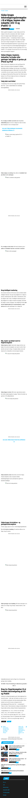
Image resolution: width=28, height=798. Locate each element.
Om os (4, 782)
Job (4, 784)
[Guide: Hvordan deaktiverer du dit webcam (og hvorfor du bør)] (4, 747)
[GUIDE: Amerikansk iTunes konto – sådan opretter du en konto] (4, 759)
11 (17, 749)
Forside (2, 10)
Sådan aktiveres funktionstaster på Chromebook (12, 770)
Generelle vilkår (6, 790)
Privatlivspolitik (6, 792)
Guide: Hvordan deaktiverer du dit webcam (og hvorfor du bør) (16, 746)
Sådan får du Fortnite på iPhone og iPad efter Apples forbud (13, 765)
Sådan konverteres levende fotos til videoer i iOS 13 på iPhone (6, 729)
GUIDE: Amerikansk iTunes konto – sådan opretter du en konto (17, 759)
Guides (6, 10)
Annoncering (5, 787)
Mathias (18, 28)
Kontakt (4, 795)
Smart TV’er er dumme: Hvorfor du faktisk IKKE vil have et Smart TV (18, 753)
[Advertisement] (14, 105)
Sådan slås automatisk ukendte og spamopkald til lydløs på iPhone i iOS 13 (21, 730)
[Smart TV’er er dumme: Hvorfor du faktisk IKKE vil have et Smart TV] (4, 754)
